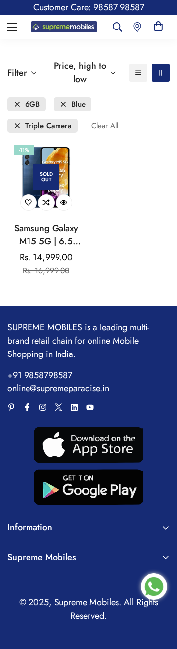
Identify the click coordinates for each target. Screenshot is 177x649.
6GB (32, 104)
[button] (158, 27)
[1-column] (138, 73)
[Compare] (46, 202)
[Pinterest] (11, 407)
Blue (78, 104)
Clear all (104, 126)
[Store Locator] (137, 27)
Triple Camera (48, 126)
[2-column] (161, 73)
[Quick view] (64, 202)
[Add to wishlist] (28, 202)
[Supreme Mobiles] (64, 26)
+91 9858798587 (39, 375)
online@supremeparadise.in (58, 388)
